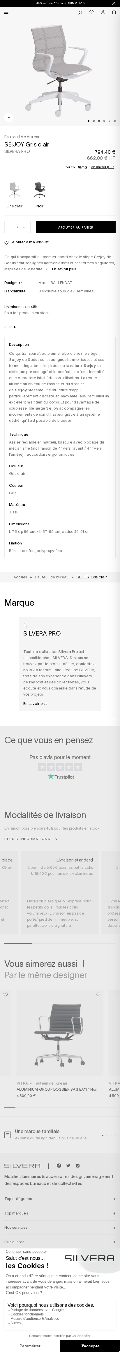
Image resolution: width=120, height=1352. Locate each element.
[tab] (88, 121)
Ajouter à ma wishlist (30, 242)
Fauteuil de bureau (50, 1083)
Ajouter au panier (75, 227)
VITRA (22, 1083)
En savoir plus (102, 167)
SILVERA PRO (17, 151)
